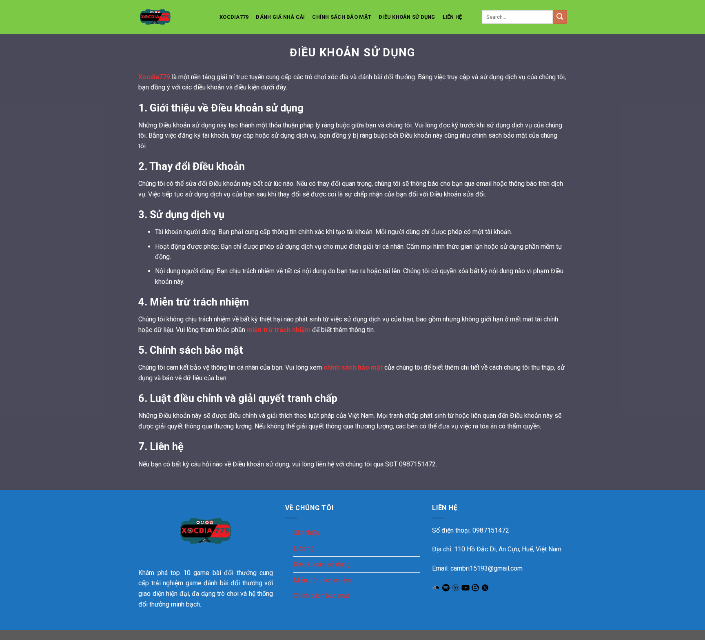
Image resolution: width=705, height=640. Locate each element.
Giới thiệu (306, 533)
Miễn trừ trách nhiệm (322, 580)
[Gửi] (560, 17)
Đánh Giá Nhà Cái (280, 17)
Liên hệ (452, 17)
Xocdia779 (233, 17)
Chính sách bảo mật (341, 17)
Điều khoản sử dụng (407, 17)
